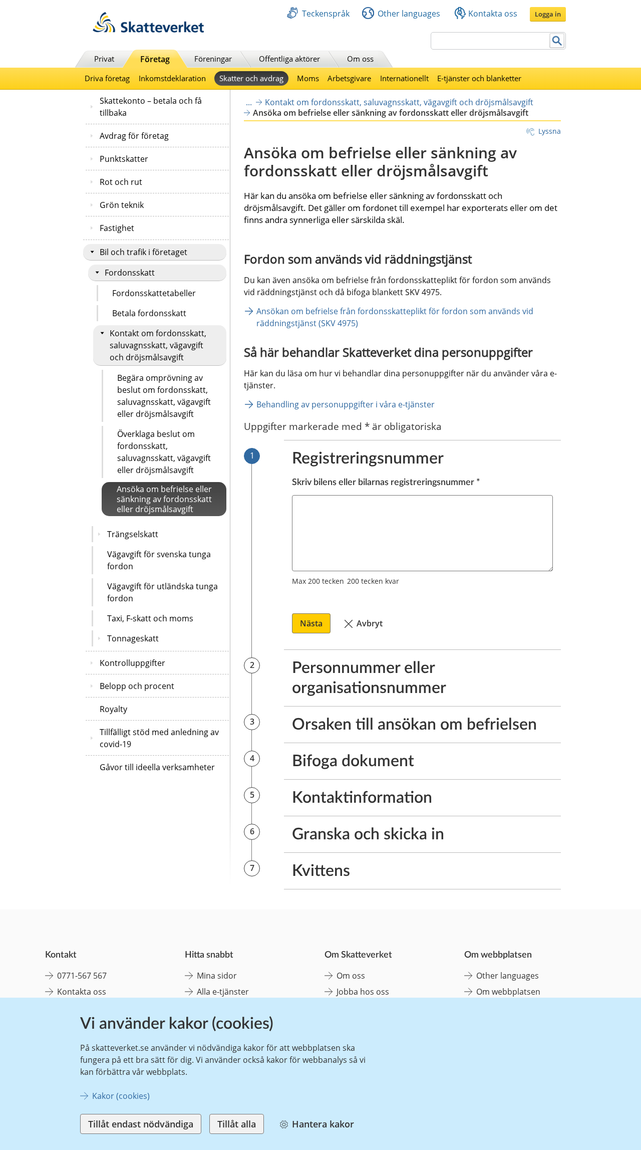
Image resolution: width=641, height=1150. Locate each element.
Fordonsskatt (130, 272)
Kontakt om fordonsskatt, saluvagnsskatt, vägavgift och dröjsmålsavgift (158, 345)
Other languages (409, 13)
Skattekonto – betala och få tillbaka (151, 106)
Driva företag (107, 78)
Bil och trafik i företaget (143, 252)
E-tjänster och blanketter (479, 78)
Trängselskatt (132, 534)
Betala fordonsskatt (149, 313)
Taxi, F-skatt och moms (150, 618)
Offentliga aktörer (289, 59)
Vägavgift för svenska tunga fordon (159, 560)
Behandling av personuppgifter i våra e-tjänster (345, 404)
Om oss (360, 59)
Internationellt (404, 78)
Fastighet (117, 228)
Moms (308, 78)
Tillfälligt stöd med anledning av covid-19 (159, 738)
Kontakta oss (492, 13)
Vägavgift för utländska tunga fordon (162, 592)
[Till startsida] (148, 30)
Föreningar (213, 59)
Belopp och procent (137, 686)
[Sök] (557, 41)
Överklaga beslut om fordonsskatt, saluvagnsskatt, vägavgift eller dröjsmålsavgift (164, 452)
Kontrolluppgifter (132, 662)
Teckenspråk (326, 13)
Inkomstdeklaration (172, 78)
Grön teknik (122, 204)
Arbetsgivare (349, 78)
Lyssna (549, 131)
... (249, 102)
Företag (155, 59)
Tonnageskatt (133, 638)
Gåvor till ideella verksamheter (157, 767)
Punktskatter (124, 158)
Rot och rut (121, 181)
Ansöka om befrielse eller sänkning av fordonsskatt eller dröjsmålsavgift (164, 499)
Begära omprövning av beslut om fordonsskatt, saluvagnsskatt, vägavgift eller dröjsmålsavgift (164, 395)
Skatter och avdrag (251, 78)
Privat (104, 59)
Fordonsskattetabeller (154, 293)
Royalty (113, 709)
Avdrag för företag (134, 135)
